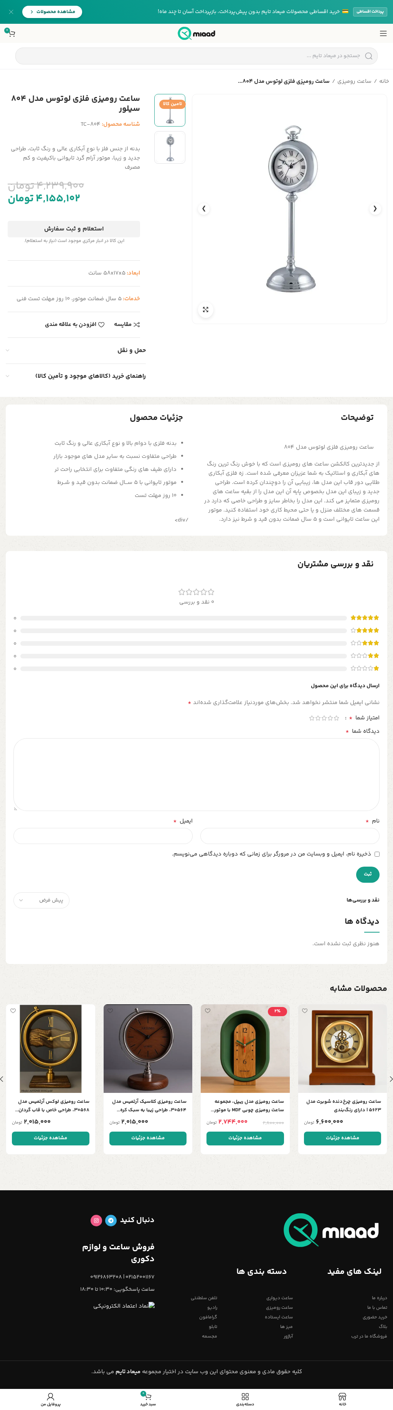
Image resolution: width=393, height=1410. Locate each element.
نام (372, 821)
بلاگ (383, 1327)
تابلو (213, 1327)
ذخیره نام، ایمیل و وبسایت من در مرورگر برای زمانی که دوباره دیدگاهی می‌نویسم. (271, 854)
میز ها (286, 1327)
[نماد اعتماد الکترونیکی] (124, 1306)
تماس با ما (377, 1307)
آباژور (288, 1336)
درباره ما (379, 1298)
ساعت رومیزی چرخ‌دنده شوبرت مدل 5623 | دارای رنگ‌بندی (343, 1106)
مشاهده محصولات (55, 12)
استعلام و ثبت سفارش (74, 229)
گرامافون (208, 1317)
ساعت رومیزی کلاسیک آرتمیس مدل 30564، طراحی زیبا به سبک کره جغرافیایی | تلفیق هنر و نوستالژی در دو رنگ (148, 1106)
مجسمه (209, 1336)
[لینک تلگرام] (111, 1220)
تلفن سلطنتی (204, 1298)
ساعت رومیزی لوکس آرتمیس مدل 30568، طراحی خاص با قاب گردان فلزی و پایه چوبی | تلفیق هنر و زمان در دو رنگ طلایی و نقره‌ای (52, 1106)
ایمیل (183, 821)
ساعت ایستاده (279, 1317)
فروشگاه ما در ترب (369, 1336)
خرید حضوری (375, 1317)
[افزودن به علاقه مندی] (305, 1011)
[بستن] (11, 12)
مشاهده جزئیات (342, 1138)
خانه (384, 81)
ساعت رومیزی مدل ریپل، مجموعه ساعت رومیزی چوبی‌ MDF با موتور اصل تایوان (249, 1106)
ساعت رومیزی (354, 81)
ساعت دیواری (279, 1298)
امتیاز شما (364, 718)
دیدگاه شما (362, 731)
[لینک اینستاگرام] (96, 1220)
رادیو (212, 1307)
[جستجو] (368, 56)
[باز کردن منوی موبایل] (383, 33)
